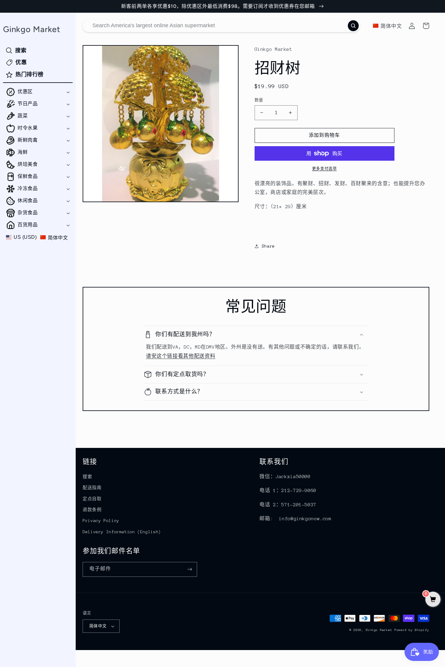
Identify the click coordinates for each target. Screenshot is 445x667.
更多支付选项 (324, 168)
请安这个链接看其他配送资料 (180, 356)
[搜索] (353, 25)
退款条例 (92, 509)
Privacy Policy (101, 520)
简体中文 (98, 626)
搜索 (87, 476)
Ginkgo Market (379, 630)
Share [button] (268, 246)
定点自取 (92, 498)
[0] (432, 600)
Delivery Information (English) (122, 531)
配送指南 (92, 487)
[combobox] (221, 25)
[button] (38, 92)
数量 (259, 100)
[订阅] (190, 569)
